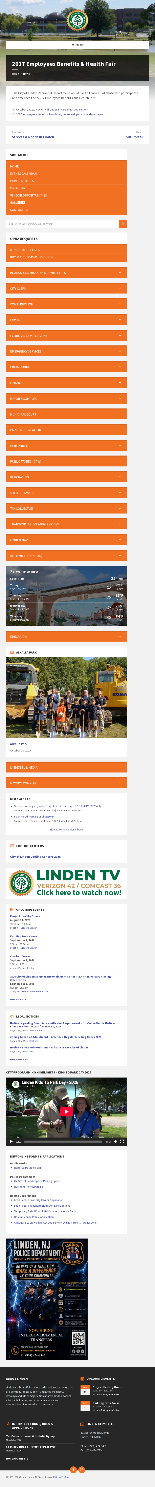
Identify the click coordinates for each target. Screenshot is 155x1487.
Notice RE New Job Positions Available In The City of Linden (49, 1047)
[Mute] (115, 1142)
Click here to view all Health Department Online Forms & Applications (55, 1222)
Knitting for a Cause (23, 936)
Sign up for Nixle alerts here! (67, 829)
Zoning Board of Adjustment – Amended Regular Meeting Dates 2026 (55, 1037)
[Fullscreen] (122, 1142)
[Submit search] (123, 224)
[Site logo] (77, 33)
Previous (18, 132)
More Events (18, 999)
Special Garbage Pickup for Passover (31, 1446)
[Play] (11, 1142)
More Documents (17, 1458)
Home (15, 74)
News (26, 74)
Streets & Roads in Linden (33, 137)
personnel (69, 114)
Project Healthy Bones (25, 916)
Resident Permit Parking (28, 1186)
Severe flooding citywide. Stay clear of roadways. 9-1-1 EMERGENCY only (57, 806)
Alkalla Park (18, 744)
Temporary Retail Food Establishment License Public (45, 1211)
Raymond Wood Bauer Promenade (30, 991)
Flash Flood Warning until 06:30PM (34, 816)
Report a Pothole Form (28, 1167)
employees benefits (35, 114)
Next (139, 132)
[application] (66, 1112)
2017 (19, 114)
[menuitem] (66, 166)
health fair (55, 114)
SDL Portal (134, 137)
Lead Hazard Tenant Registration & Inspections (42, 1205)
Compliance (35, 1030)
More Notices (19, 1059)
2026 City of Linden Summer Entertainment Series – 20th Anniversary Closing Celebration (60, 978)
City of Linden (49, 109)
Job (31, 1051)
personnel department (90, 114)
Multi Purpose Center (23, 967)
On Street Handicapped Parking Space (37, 1181)
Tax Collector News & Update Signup (30, 1436)
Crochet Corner (20, 956)
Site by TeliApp (61, 1477)
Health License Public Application (34, 1217)
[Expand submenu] (120, 273)
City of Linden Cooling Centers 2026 (35, 857)
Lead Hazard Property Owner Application (38, 1200)
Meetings (33, 1040)
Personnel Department (74, 109)
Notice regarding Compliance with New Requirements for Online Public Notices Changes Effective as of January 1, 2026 (62, 1024)
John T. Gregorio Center (25, 927)
